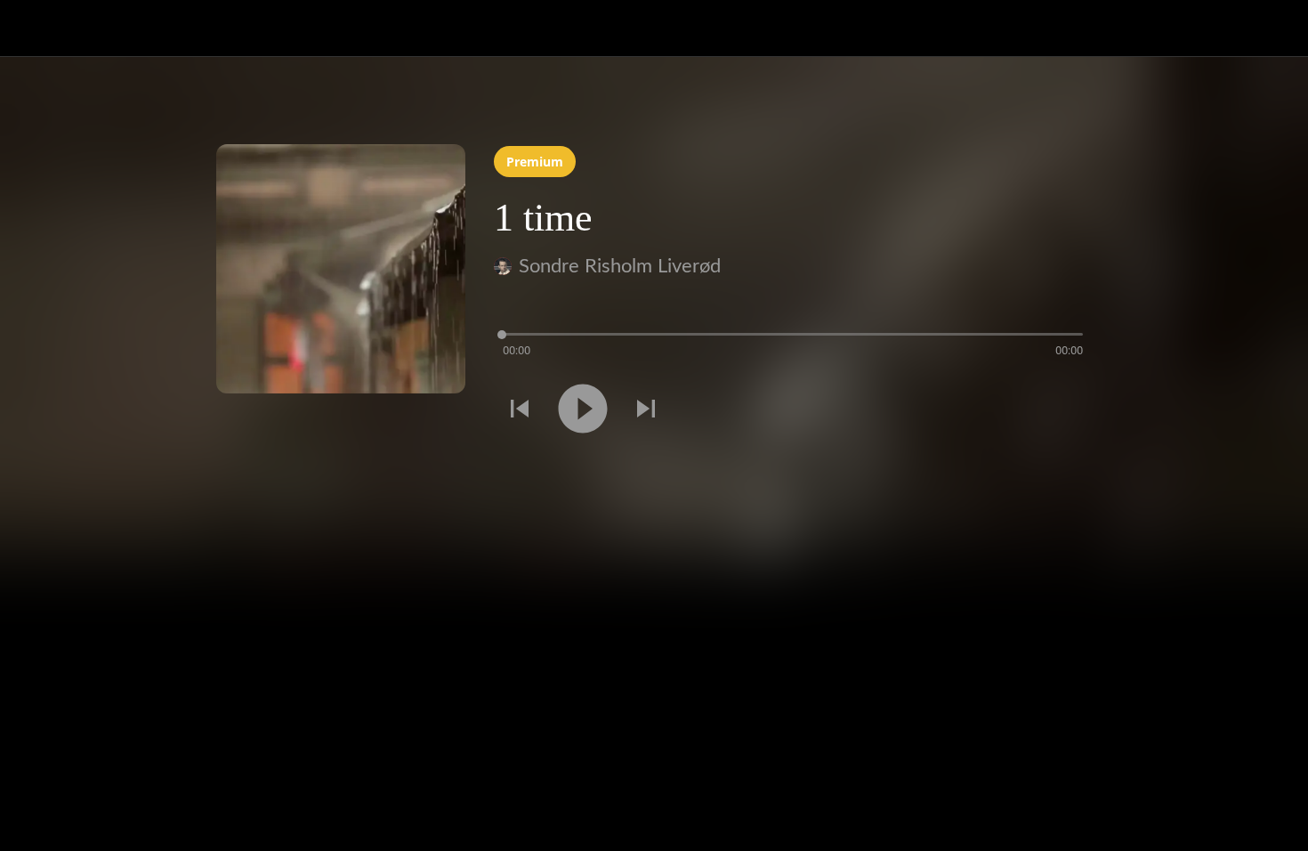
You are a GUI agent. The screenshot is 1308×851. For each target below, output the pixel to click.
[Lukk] (35, 28)
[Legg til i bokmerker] (1070, 411)
